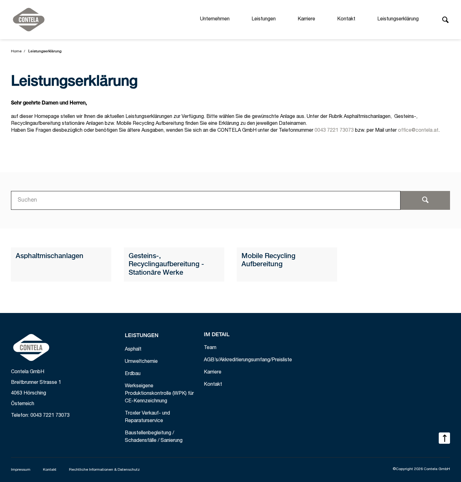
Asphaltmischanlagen (49, 256)
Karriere (306, 19)
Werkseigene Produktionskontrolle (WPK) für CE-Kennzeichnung (159, 394)
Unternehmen (215, 19)
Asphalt (133, 349)
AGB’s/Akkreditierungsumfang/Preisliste (248, 360)
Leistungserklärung (398, 19)
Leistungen (264, 19)
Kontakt (346, 19)
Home (16, 51)
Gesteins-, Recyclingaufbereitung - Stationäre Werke (166, 264)
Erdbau (132, 374)
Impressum (20, 470)
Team (210, 348)
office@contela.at (418, 130)
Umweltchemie (141, 361)
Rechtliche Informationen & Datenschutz (104, 470)
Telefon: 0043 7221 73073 (40, 415)
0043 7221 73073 (334, 130)
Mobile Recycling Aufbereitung (268, 260)
